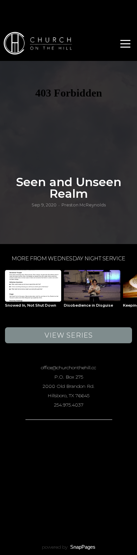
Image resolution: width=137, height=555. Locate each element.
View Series (69, 335)
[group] (33, 291)
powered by (68, 547)
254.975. (63, 405)
